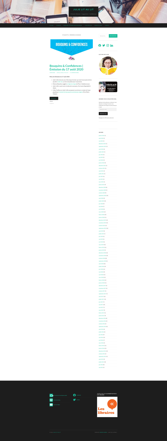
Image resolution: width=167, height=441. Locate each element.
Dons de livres (98, 25)
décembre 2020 (102, 187)
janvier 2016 (101, 348)
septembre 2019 (102, 228)
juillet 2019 (101, 233)
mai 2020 (101, 206)
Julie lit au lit (83, 9)
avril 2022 (101, 160)
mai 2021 (101, 179)
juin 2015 (101, 364)
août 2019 (101, 231)
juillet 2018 (101, 266)
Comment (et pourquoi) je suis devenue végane (71, 92)
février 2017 (101, 312)
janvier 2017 (101, 315)
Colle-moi (60, 81)
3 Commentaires (74, 72)
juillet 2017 (101, 299)
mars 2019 (101, 244)
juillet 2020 (101, 201)
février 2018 (101, 280)
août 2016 (101, 329)
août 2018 (101, 263)
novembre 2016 (102, 321)
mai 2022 (101, 157)
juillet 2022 (101, 151)
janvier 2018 (101, 282)
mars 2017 (101, 310)
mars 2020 (101, 211)
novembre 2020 (102, 190)
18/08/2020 (52, 72)
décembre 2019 (102, 220)
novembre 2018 (102, 255)
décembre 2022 (102, 143)
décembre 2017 (102, 285)
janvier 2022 (101, 162)
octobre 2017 (102, 291)
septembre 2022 (102, 146)
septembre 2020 (102, 195)
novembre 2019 (102, 222)
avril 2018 (101, 274)
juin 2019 (101, 236)
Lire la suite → (54, 98)
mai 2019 (101, 239)
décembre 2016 (102, 318)
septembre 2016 (102, 326)
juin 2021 (101, 176)
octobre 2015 (102, 353)
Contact (107, 25)
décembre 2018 (102, 252)
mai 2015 (101, 367)
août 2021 (101, 171)
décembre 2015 (102, 351)
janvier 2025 (101, 135)
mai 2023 (101, 141)
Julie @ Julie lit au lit (62, 72)
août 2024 (101, 138)
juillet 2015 (101, 362)
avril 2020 (101, 209)
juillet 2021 (101, 173)
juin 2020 (101, 203)
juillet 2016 (101, 332)
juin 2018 (101, 269)
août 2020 (101, 198)
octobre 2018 (102, 258)
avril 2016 (101, 340)
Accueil (52, 25)
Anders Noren (103, 432)
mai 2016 (101, 337)
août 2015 (101, 359)
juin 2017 (101, 302)
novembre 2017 (102, 288)
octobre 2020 (102, 192)
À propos (58, 25)
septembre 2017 (102, 293)
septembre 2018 (102, 261)
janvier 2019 (101, 250)
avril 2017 (101, 307)
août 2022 (101, 149)
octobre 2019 (102, 225)
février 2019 (101, 247)
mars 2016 (101, 342)
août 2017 (101, 296)
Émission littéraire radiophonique (72, 25)
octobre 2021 (102, 168)
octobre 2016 (102, 323)
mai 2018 (101, 272)
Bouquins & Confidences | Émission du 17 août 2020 (66, 67)
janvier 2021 (101, 184)
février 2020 (101, 214)
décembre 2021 (102, 165)
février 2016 (101, 345)
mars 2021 (101, 181)
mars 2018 (101, 277)
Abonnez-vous (103, 113)
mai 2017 (101, 304)
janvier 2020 (101, 217)
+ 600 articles (88, 25)
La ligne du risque (71, 84)
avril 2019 (101, 241)
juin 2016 (101, 334)
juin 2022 (101, 154)
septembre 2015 (102, 356)
